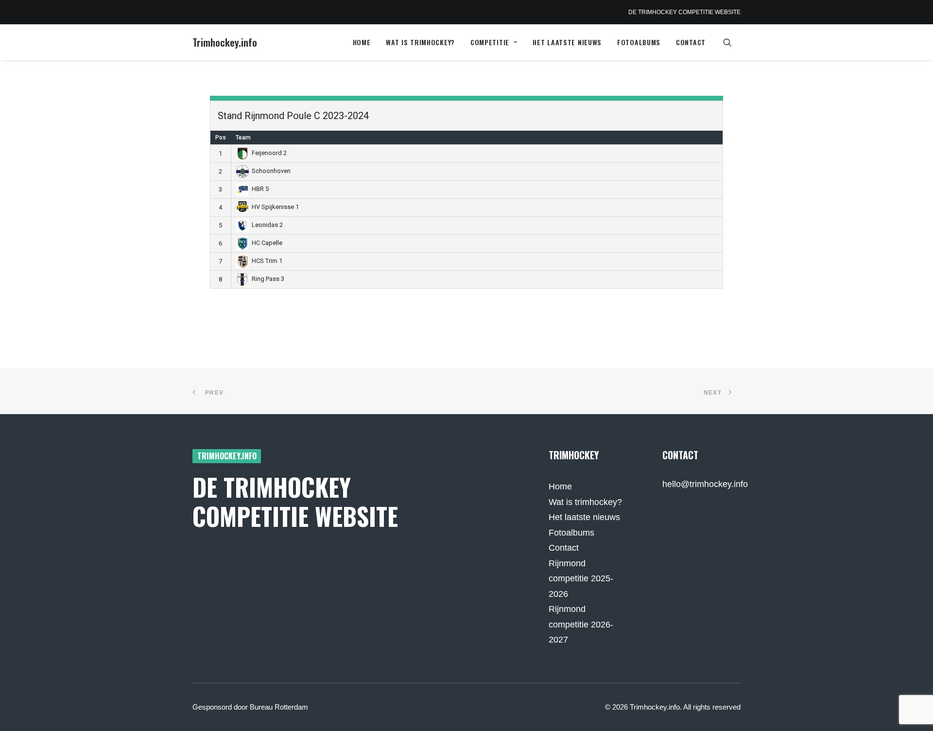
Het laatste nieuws (567, 42)
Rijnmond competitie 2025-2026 (581, 578)
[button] (732, 42)
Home (362, 42)
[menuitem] (362, 42)
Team (243, 137)
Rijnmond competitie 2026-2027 (581, 624)
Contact (691, 42)
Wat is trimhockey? (420, 42)
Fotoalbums (638, 42)
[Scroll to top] (913, 710)
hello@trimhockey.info (705, 484)
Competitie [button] (489, 42)
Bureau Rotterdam (279, 707)
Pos (220, 137)
